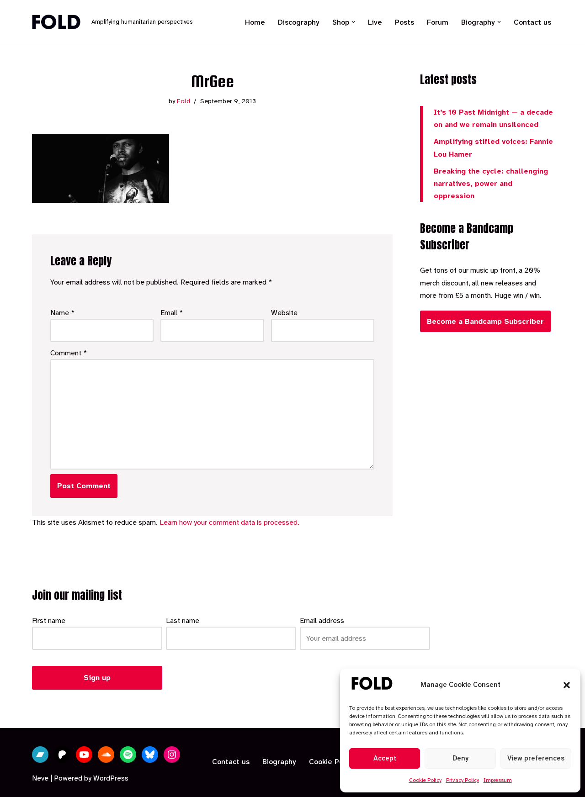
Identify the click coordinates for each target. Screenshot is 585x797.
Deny (460, 758)
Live (375, 22)
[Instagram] (172, 754)
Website (284, 312)
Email (171, 312)
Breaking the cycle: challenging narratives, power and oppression (491, 183)
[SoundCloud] (106, 754)
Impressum (498, 780)
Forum (437, 22)
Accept (384, 758)
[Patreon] (62, 754)
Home (255, 22)
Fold (183, 101)
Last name (182, 620)
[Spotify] (128, 754)
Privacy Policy (462, 780)
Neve (40, 778)
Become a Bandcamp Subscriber (485, 321)
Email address (322, 620)
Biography (279, 761)
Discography (298, 22)
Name (62, 312)
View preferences (535, 758)
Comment (68, 353)
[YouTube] (84, 754)
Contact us (532, 22)
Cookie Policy (425, 780)
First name (48, 620)
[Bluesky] (150, 754)
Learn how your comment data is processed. (229, 522)
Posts (404, 22)
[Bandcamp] (40, 754)
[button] (566, 685)
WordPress (110, 778)
